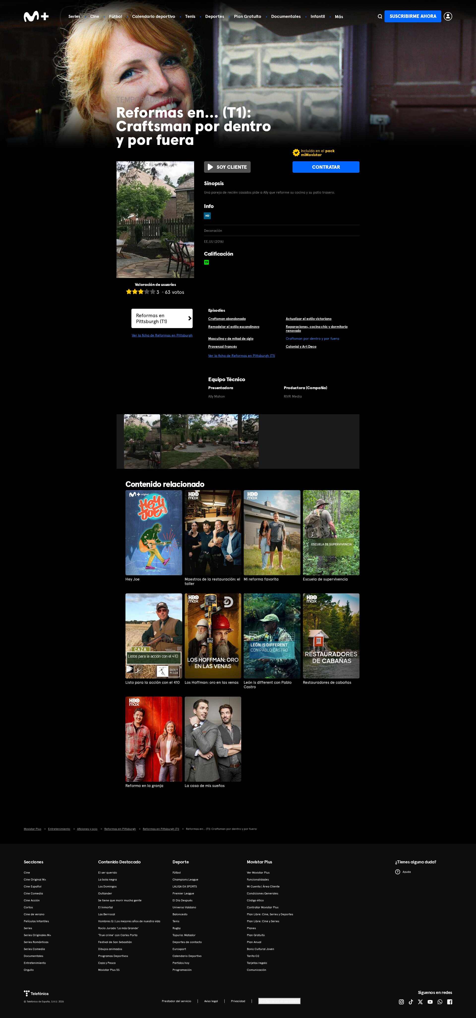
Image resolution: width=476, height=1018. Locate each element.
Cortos (28, 907)
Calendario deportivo (153, 16)
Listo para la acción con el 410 (152, 682)
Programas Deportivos (113, 956)
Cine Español (32, 886)
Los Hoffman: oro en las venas (211, 682)
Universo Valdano (184, 907)
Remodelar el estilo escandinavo (233, 327)
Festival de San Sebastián (115, 942)
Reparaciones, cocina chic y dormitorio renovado (317, 329)
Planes (251, 928)
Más (339, 16)
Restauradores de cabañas (327, 682)
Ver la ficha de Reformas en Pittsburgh (162, 335)
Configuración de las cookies (279, 1001)
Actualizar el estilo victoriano (308, 319)
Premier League (183, 893)
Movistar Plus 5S (108, 970)
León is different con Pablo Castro (268, 684)
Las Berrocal (106, 914)
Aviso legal (211, 1001)
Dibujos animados (110, 949)
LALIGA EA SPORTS (185, 886)
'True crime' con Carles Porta (117, 935)
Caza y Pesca (107, 963)
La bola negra (107, 879)
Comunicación (256, 970)
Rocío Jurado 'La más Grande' (118, 928)
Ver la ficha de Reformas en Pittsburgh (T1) (241, 356)
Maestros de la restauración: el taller (212, 581)
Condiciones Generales (262, 893)
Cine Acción (32, 900)
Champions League (185, 879)
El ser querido (107, 872)
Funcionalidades (258, 879)
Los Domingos (107, 886)
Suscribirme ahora (413, 16)
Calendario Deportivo (187, 956)
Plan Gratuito (247, 16)
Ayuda (407, 872)
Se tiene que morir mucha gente (120, 900)
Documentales (286, 16)
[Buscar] (380, 16)
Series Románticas (36, 942)
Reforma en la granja (144, 785)
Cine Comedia (33, 893)
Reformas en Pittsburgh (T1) (151, 318)
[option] (142, 441)
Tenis (190, 16)
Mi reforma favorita (261, 579)
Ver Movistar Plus (258, 872)
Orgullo (29, 970)
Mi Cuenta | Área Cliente (263, 886)
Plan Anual (254, 942)
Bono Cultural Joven (260, 949)
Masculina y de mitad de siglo (230, 338)
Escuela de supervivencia (325, 579)
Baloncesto (180, 914)
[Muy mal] (129, 291)
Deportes (214, 16)
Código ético (255, 900)
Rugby (176, 928)
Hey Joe (132, 579)
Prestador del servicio (176, 1001)
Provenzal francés (222, 346)
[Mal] (135, 291)
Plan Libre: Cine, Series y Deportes (270, 914)
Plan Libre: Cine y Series (263, 921)
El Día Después (182, 900)
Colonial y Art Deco (301, 346)
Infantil (318, 16)
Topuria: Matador (184, 935)
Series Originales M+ (37, 935)
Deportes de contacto (187, 942)
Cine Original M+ (35, 879)
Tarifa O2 (253, 956)
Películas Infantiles (36, 921)
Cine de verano (34, 914)
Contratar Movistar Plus (262, 907)
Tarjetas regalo (257, 963)
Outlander (105, 893)
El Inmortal (105, 907)
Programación (182, 970)
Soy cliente (232, 167)
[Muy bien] (152, 291)
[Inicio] (36, 16)
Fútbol (115, 16)
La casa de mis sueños (205, 785)
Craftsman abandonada (227, 319)
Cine (94, 16)
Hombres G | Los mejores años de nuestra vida (129, 921)
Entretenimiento (35, 963)
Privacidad (238, 1001)
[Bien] (146, 291)
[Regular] (141, 291)
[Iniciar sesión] (448, 16)
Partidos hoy (181, 963)
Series (74, 16)
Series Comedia (34, 949)
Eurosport (179, 949)
